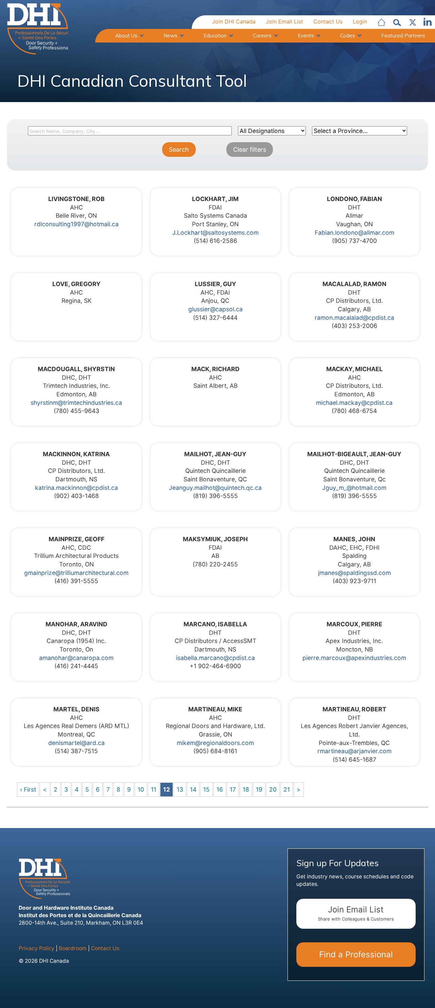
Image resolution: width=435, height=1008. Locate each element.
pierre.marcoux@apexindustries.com (354, 657)
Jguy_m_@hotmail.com (354, 487)
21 (286, 789)
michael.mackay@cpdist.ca (354, 402)
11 (153, 789)
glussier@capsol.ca (215, 309)
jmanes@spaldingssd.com (354, 572)
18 (246, 789)
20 (273, 789)
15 (206, 789)
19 (259, 789)
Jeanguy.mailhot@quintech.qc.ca (215, 487)
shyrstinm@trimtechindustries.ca (76, 402)
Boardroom (73, 948)
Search (179, 149)
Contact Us (328, 21)
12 (166, 789)
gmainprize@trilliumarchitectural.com (76, 572)
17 (233, 789)
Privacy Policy (36, 948)
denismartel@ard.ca (76, 742)
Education (215, 35)
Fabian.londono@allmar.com (354, 232)
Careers (262, 35)
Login (360, 21)
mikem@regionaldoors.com (215, 742)
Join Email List (284, 21)
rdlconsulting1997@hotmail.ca (76, 224)
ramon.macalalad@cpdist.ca (354, 317)
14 (193, 789)
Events (306, 35)
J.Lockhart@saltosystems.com (215, 232)
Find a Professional (356, 954)
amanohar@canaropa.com (76, 657)
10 (141, 789)
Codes (347, 35)
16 (219, 789)
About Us (126, 35)
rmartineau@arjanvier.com (354, 751)
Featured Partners (403, 35)
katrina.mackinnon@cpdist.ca (76, 487)
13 (180, 789)
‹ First (28, 789)
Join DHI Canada (234, 21)
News (170, 35)
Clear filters (249, 149)
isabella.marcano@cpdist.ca (215, 657)
